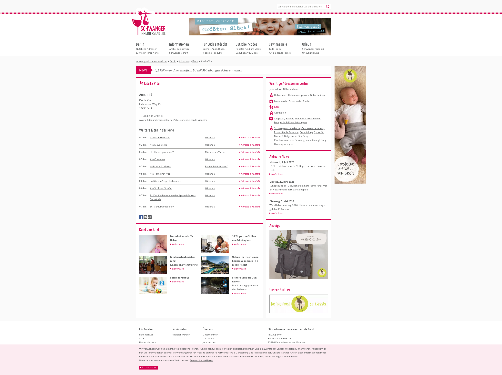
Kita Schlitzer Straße (161, 188)
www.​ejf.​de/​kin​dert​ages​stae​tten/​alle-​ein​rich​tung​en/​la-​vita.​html (173, 120)
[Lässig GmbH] (298, 304)
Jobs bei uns (209, 342)
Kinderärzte (295, 101)
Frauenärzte (280, 101)
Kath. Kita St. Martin (160, 166)
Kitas (276, 106)
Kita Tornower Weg (160, 173)
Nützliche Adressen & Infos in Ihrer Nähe (147, 47)
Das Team (208, 338)
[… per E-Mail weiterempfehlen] (145, 217)
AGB (141, 338)
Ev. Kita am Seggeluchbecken (165, 181)
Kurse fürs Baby (299, 136)
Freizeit (290, 118)
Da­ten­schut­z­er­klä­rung (202, 360)
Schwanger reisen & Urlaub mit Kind (313, 47)
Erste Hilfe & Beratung (286, 132)
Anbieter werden (181, 334)
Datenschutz (146, 334)
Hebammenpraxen (298, 95)
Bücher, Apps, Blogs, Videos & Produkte (215, 47)
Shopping (279, 118)
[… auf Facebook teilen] (141, 217)
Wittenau (210, 137)
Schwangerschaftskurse (287, 128)
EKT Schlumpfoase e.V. (162, 206)
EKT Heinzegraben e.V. (162, 152)
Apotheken (280, 112)
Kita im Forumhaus (160, 137)
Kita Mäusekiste (158, 144)
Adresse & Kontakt (250, 137)
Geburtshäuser (318, 95)
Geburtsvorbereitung (312, 128)
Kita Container (157, 159)
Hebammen (280, 95)
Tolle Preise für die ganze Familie (280, 47)
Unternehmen (210, 334)
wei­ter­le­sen (277, 174)
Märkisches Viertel (215, 152)
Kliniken (307, 101)
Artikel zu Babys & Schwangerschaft (179, 47)
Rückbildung (306, 132)
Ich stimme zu (149, 367)
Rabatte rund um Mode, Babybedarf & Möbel (248, 47)
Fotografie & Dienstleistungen (290, 122)
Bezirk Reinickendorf (216, 166)
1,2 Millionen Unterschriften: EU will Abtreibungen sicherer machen (198, 70)
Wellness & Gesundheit (307, 118)
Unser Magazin (147, 342)
